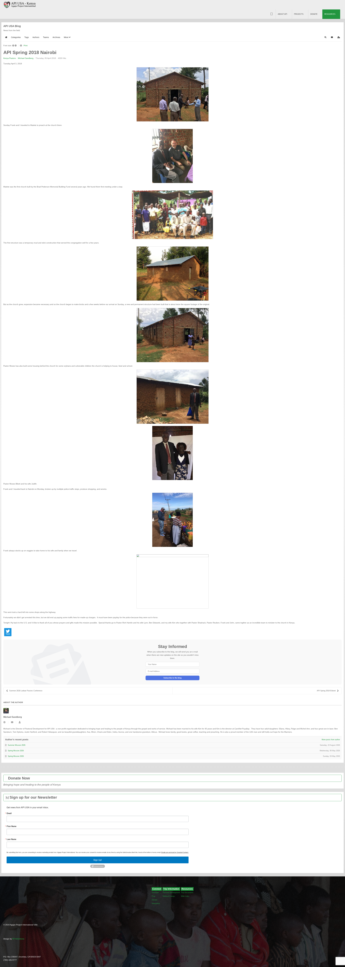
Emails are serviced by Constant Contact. (175, 852)
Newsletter (156, 903)
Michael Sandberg (25, 58)
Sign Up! (97, 859)
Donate (314, 14)
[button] (67, 37)
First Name (11, 826)
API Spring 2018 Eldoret (326, 691)
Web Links (185, 896)
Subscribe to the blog (172, 678)
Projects (298, 14)
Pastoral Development (171, 893)
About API (282, 14)
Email (9, 813)
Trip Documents (187, 893)
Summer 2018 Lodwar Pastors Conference (25, 691)
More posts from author (331, 740)
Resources (329, 14)
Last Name (11, 839)
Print (25, 45)
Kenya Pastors (9, 58)
